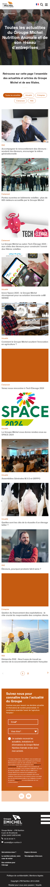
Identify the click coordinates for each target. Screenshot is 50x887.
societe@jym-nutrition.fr (13, 842)
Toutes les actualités (12, 95)
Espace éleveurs (30, 852)
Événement (20, 100)
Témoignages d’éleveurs (33, 856)
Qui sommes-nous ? (9, 852)
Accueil (4, 13)
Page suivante (47, 673)
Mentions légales (36, 875)
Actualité (29, 95)
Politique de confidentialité (17, 875)
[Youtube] (28, 796)
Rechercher (41, 4)
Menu (46, 5)
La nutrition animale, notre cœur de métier (11, 857)
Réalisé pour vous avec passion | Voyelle (25, 885)
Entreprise (41, 95)
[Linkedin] (21, 796)
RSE (32, 100)
